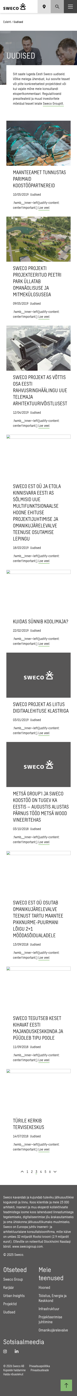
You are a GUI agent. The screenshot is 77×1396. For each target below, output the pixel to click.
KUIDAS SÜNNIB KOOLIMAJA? (40, 621)
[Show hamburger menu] (70, 6)
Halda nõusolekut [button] (13, 1374)
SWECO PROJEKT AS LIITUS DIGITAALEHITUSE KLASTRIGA (41, 707)
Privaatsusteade (40, 1370)
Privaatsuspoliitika (39, 1366)
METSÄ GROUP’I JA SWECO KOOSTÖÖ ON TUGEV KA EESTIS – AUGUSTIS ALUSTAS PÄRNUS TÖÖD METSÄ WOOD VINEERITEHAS (41, 807)
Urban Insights (14, 1295)
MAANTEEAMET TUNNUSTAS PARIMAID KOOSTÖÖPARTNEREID (39, 178)
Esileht (7, 22)
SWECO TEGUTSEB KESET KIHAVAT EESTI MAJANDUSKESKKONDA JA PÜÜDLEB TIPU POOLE (38, 1028)
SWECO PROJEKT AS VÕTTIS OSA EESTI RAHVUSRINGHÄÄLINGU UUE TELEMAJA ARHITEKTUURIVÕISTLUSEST (40, 390)
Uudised (9, 1312)
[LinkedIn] (18, 1351)
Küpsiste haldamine (14, 1370)
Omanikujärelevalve (53, 1330)
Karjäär (8, 1287)
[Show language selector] (44, 6)
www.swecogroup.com (27, 1246)
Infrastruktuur (49, 1308)
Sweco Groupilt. (53, 103)
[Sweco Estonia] (14, 6)
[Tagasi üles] (66, 1385)
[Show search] (57, 6)
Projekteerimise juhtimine (50, 1319)
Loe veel (43, 207)
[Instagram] (6, 1351)
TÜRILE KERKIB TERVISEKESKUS (28, 1124)
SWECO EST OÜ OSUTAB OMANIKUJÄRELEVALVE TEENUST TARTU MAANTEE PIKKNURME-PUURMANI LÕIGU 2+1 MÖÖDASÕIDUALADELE (38, 919)
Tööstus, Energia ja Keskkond (53, 1298)
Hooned (44, 1287)
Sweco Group (13, 1279)
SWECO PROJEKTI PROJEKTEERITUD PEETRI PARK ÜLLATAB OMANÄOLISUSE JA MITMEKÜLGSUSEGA (37, 281)
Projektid (10, 1304)
